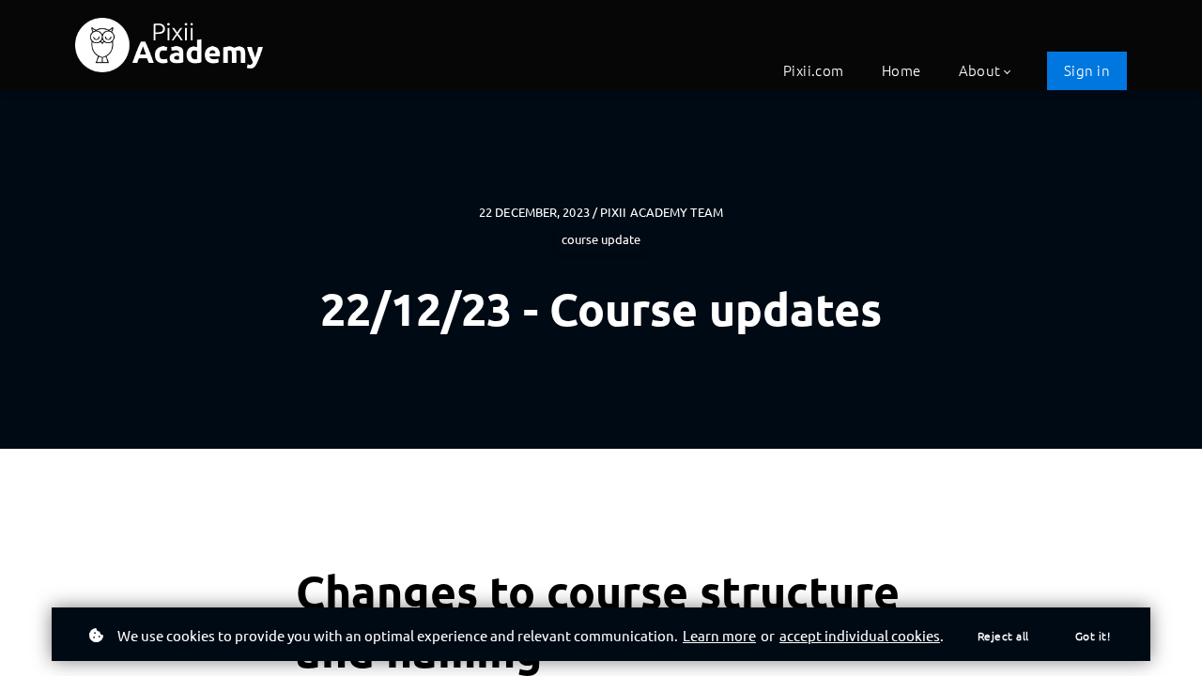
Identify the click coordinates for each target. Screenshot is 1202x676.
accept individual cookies (859, 635)
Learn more (719, 635)
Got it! (1093, 635)
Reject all (1003, 635)
